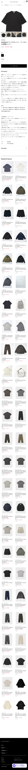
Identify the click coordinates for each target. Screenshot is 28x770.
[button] (2, 34)
